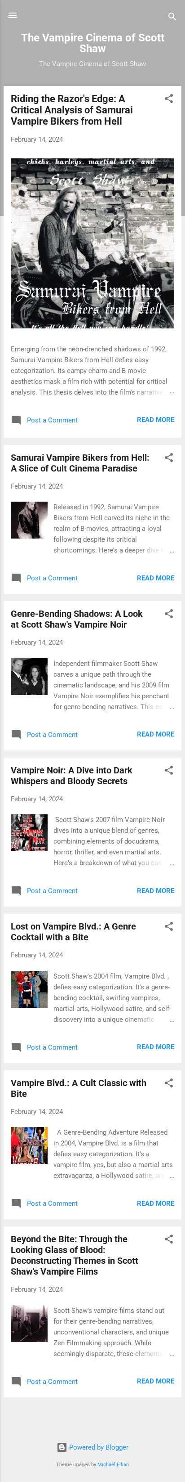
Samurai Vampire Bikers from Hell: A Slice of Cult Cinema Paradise (80, 463)
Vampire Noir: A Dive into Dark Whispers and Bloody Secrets (71, 775)
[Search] (172, 18)
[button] (168, 100)
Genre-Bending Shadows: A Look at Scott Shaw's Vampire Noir (77, 619)
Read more (155, 420)
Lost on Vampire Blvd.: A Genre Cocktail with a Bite (73, 932)
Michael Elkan (113, 1465)
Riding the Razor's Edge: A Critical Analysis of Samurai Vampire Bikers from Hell (72, 110)
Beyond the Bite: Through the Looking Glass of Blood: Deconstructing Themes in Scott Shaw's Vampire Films (74, 1255)
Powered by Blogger (97, 1447)
